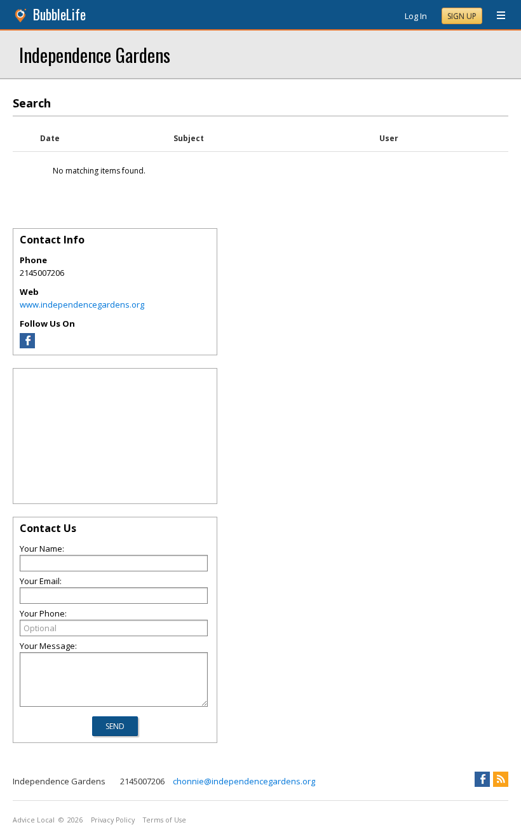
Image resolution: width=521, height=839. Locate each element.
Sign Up (462, 16)
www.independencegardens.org (82, 304)
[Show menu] (496, 16)
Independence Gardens (94, 54)
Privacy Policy (113, 819)
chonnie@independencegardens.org (244, 781)
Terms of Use (164, 819)
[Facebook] (27, 345)
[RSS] (500, 779)
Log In (416, 16)
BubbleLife (59, 14)
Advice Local (34, 819)
